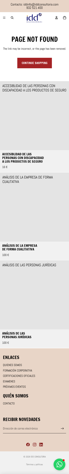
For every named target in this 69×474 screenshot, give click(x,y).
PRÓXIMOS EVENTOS (14, 387)
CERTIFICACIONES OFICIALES (19, 376)
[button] (59, 464)
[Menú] (4, 17)
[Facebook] (28, 444)
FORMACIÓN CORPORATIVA (17, 370)
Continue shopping (34, 63)
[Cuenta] (56, 18)
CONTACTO (9, 403)
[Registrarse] (62, 428)
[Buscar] (12, 18)
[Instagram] (34, 444)
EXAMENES (9, 381)
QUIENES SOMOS (12, 365)
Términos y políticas (34, 464)
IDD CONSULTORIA (38, 456)
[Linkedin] (41, 444)
